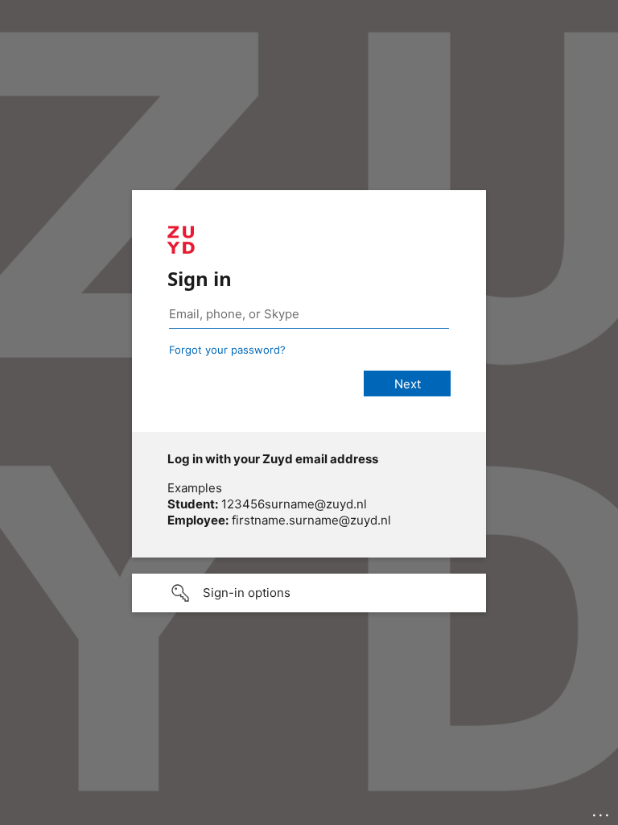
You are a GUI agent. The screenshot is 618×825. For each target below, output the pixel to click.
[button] (309, 593)
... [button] (602, 811)
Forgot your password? (227, 349)
